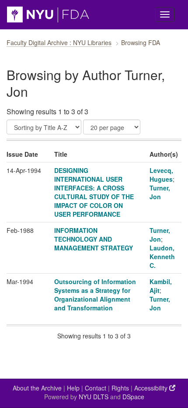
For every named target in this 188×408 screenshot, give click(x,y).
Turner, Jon (160, 192)
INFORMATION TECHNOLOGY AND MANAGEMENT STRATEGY (93, 239)
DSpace (133, 396)
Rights (120, 387)
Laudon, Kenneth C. (162, 256)
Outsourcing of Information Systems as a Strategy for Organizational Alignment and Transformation (95, 294)
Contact (95, 387)
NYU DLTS (93, 396)
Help (73, 387)
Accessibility (151, 387)
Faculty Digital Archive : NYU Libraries (59, 42)
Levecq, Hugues (161, 174)
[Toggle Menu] (164, 14)
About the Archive (37, 387)
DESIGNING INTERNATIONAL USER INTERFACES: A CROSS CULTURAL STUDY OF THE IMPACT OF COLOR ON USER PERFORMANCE (94, 192)
